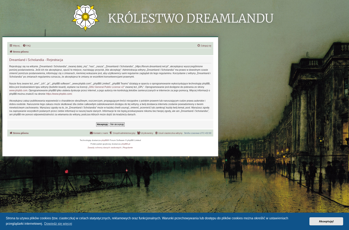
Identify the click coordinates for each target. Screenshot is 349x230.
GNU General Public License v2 (106, 87)
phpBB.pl (125, 144)
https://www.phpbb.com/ (59, 93)
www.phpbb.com (18, 90)
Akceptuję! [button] (326, 221)
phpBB (104, 140)
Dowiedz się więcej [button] (58, 223)
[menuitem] (27, 45)
